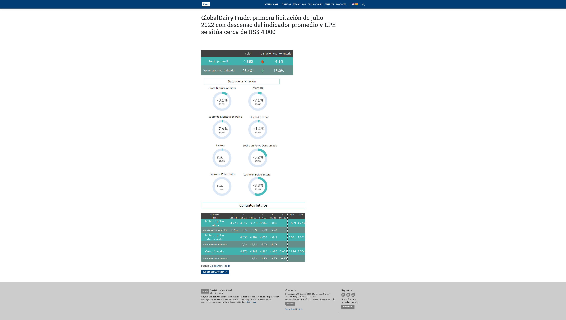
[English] (353, 4)
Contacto (341, 4)
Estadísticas (299, 4)
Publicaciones (315, 4)
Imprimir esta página (213, 272)
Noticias (286, 4)
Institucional (271, 4)
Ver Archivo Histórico (294, 309)
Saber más (251, 302)
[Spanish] (356, 4)
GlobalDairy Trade (220, 265)
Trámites (329, 4)
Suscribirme (348, 307)
